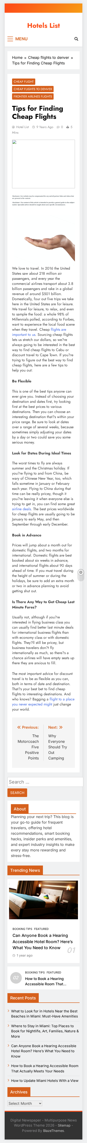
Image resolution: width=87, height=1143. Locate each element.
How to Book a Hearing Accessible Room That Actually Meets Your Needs (48, 984)
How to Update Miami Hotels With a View (44, 1081)
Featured (41, 929)
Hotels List (43, 25)
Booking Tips (22, 929)
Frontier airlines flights (33, 96)
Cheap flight (24, 81)
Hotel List (22, 127)
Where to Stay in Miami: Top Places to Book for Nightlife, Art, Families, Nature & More (45, 1031)
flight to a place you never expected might (43, 701)
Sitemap (64, 1125)
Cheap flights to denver (33, 89)
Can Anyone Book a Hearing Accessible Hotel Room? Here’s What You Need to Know (43, 941)
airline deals (21, 509)
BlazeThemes (53, 1131)
